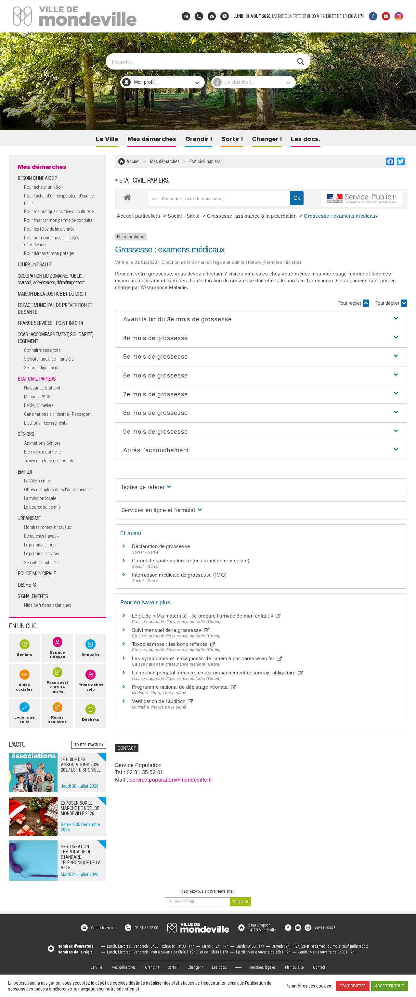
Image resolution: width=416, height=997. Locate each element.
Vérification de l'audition (159, 701)
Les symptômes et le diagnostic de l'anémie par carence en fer (204, 658)
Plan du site (294, 967)
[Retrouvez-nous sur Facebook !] (288, 927)
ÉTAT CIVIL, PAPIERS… (38, 379)
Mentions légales (262, 967)
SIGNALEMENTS (33, 596)
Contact (319, 967)
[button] (261, 319)
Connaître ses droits (42, 350)
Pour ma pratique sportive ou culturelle (59, 211)
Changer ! (267, 139)
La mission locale (40, 498)
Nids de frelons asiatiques (47, 605)
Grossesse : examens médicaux (341, 216)
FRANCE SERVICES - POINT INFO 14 (50, 323)
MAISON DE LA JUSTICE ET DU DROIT (52, 294)
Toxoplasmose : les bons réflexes (171, 644)
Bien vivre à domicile (42, 451)
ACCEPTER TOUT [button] (389, 985)
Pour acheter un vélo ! (43, 187)
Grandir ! (198, 139)
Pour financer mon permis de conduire (58, 220)
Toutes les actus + (88, 745)
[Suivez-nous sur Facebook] (373, 16)
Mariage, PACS (37, 396)
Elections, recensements (46, 423)
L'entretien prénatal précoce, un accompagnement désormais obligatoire (214, 672)
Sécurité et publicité (41, 562)
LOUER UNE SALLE (34, 265)
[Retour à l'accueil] (198, 928)
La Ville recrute (37, 480)
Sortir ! (232, 139)
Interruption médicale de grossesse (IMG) (179, 575)
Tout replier (350, 303)
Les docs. (305, 139)
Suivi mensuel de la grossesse (167, 630)
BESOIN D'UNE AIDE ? (37, 178)
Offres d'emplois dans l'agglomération (59, 489)
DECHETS (27, 585)
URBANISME (29, 518)
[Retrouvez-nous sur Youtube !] (298, 927)
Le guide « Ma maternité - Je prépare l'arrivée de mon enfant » (203, 616)
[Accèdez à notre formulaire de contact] (212, 16)
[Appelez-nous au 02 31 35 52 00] (199, 16)
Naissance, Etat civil (42, 387)
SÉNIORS (26, 434)
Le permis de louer (40, 544)
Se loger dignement (41, 367)
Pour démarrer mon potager (49, 253)
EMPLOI (25, 472)
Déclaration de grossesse (161, 546)
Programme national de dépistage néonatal (181, 687)
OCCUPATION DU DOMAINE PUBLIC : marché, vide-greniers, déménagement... (52, 279)
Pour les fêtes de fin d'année (49, 229)
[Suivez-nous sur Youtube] (386, 16)
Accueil (133, 161)
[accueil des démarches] (127, 196)
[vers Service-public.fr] (361, 199)
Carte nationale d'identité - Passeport (57, 414)
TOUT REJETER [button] (353, 985)
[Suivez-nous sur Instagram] (399, 16)
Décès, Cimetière (38, 405)
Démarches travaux (41, 536)
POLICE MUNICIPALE (37, 573)
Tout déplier (388, 303)
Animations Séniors (42, 443)
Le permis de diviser (41, 553)
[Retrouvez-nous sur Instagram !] (308, 927)
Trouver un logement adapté (49, 460)
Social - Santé (184, 216)
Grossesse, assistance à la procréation (252, 216)
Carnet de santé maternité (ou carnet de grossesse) (191, 560)
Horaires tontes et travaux (47, 527)
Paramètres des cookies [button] (308, 986)
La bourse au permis (42, 507)
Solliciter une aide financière (48, 359)
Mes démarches (151, 139)
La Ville (107, 139)
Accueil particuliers (139, 216)
